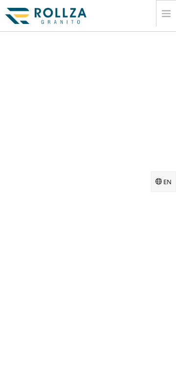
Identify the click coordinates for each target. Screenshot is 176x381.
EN (167, 181)
